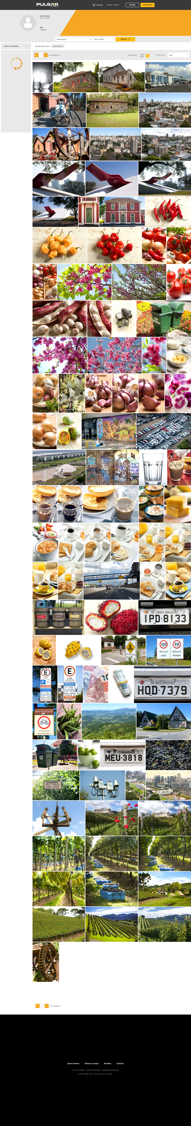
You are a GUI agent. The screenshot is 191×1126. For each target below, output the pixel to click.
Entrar (132, 5)
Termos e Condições (78, 1070)
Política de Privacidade (93, 1070)
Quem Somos (73, 1063)
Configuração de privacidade (110, 1070)
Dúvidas (107, 1063)
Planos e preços (92, 1063)
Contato (120, 1063)
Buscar (124, 39)
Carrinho (99, 5)
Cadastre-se (147, 5)
